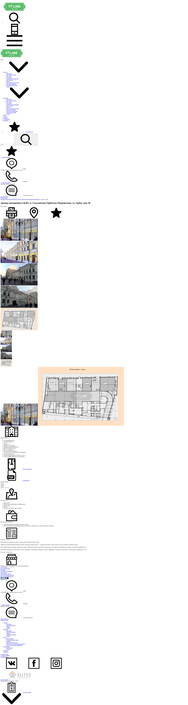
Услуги (5, 116)
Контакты (6, 120)
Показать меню (4, 620)
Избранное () (29, 132)
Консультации (10, 638)
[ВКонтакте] (1, 578)
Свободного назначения (12, 78)
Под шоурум (9, 80)
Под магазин (4, 567)
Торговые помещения (11, 85)
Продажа (6, 98)
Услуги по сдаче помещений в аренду (15, 644)
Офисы (8, 81)
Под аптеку (9, 77)
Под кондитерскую (11, 84)
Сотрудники (9, 648)
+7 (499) (5, 157)
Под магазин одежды (6, 574)
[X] (8, 578)
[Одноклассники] (3, 578)
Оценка (8, 641)
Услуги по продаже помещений (14, 645)
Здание (8, 86)
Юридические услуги (11, 642)
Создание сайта (5, 679)
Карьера (8, 649)
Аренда (5, 72)
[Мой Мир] (5, 578)
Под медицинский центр (12, 82)
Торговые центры (10, 625)
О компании (7, 119)
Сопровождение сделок (12, 640)
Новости (6, 118)
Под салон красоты (11, 74)
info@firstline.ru (4, 196)
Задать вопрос (4, 198)
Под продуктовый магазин (7, 575)
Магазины (9, 73)
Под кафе (8, 76)
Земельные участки (11, 112)
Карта (5, 115)
